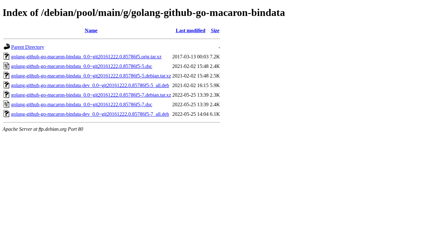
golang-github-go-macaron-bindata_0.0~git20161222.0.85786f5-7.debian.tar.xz (91, 95)
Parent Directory (27, 47)
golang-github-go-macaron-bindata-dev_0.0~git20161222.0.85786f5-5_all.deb (90, 85)
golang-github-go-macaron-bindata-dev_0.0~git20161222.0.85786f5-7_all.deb (90, 114)
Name (91, 30)
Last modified (190, 30)
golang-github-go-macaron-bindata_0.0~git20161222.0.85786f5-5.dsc (81, 66)
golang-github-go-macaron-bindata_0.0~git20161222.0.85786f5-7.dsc (81, 104)
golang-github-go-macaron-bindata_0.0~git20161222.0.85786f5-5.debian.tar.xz (91, 75)
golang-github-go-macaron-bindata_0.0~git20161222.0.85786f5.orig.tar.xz (86, 56)
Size (215, 30)
